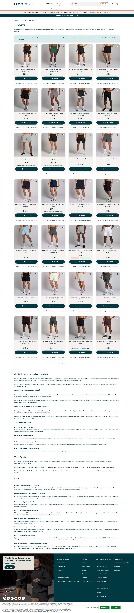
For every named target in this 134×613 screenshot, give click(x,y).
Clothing (21, 20)
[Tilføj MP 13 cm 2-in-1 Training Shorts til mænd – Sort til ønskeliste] (36, 46)
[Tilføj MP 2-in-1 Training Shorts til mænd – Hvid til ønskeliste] (117, 227)
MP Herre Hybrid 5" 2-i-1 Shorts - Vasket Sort (107, 298)
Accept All (115, 607)
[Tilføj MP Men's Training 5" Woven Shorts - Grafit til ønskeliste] (63, 90)
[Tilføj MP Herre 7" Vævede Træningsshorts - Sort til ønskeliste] (90, 46)
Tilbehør (80, 9)
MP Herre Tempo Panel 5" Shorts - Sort (53, 159)
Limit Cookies (104, 607)
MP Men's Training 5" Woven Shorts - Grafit (53, 114)
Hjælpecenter (61, 566)
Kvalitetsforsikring (102, 566)
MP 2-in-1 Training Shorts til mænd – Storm (26, 159)
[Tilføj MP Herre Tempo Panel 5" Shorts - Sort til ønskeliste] (63, 134)
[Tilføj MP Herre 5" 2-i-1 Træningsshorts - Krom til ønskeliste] (90, 273)
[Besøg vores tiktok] (12, 598)
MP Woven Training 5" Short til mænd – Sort (108, 70)
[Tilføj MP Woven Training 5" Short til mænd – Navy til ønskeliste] (63, 181)
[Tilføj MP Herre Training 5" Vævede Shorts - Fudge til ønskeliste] (117, 318)
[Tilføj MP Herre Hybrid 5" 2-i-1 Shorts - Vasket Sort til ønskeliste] (117, 273)
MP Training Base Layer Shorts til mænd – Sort (108, 114)
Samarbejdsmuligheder (103, 588)
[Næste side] (71, 364)
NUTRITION (48, 3)
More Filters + (106, 37)
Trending (54, 9)
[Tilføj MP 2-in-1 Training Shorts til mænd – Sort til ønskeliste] (36, 90)
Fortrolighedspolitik (102, 574)
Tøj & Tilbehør (86, 566)
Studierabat (117, 570)
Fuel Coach (105, 3)
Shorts (34, 20)
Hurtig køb (27, 78)
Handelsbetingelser (102, 577)
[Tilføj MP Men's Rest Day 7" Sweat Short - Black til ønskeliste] (36, 273)
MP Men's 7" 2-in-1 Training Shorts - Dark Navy (80, 205)
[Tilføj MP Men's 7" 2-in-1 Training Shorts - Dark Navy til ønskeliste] (90, 181)
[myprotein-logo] (23, 3)
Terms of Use (55, 611)
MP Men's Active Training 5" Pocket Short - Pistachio (53, 298)
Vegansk (84, 570)
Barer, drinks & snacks (88, 581)
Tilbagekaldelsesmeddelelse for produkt (68, 581)
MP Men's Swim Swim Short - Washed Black (26, 470)
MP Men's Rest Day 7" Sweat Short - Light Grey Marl (29, 467)
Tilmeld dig (9, 567)
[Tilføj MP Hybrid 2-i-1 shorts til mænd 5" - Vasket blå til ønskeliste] (90, 90)
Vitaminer (84, 577)
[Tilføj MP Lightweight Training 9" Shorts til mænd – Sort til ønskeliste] (117, 181)
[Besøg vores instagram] (4, 598)
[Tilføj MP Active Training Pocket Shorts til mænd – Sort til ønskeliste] (36, 318)
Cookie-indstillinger (9, 588)
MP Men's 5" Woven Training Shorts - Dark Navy (26, 205)
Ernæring (84, 574)
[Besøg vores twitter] (19, 598)
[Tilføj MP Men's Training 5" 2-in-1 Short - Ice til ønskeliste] (36, 227)
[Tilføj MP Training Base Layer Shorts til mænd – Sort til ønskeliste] (117, 90)
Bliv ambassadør (101, 585)
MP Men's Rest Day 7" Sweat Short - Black (26, 298)
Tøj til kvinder (62, 9)
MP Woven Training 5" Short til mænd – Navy (53, 205)
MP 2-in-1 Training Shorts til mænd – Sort (26, 114)
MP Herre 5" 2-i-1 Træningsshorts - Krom (80, 298)
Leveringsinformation (63, 577)
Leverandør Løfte (101, 596)
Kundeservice (61, 562)
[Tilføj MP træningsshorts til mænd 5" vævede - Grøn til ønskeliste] (63, 46)
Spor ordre (60, 574)
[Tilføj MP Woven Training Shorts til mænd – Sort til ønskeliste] (90, 318)
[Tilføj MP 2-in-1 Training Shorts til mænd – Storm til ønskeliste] (36, 134)
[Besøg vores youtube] (15, 598)
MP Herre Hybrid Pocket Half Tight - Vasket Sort (53, 342)
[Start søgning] (72, 4)
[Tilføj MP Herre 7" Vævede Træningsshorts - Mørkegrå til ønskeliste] (63, 227)
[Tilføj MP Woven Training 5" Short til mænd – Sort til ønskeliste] (117, 46)
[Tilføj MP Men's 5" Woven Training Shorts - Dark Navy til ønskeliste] (36, 181)
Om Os (98, 562)
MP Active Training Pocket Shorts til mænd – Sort (26, 342)
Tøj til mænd (72, 9)
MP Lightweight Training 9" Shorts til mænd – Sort (108, 205)
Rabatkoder (117, 566)
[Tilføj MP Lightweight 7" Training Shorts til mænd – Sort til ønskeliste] (90, 134)
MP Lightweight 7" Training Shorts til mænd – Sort (81, 159)
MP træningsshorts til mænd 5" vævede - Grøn (53, 70)
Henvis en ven (121, 562)
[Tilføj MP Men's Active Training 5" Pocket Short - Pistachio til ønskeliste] (63, 273)
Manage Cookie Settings (92, 607)
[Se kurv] (117, 3)
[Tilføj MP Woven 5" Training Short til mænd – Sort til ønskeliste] (90, 227)
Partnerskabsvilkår (101, 581)
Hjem (16, 20)
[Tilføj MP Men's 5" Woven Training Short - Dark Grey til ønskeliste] (117, 134)
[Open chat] (23, 598)
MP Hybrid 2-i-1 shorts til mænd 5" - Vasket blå (80, 114)
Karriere (99, 592)
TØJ (57, 3)
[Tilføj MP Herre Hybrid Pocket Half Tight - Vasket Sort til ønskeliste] (63, 318)
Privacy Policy (46, 611)
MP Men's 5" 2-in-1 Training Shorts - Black (25, 461)
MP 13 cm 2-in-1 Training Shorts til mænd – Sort (26, 70)
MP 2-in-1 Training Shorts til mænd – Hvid (107, 251)
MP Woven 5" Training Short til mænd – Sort (80, 251)
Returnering (61, 570)
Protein (84, 562)
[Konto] (112, 4)
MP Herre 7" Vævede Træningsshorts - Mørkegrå (53, 251)
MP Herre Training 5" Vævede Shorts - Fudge (108, 342)
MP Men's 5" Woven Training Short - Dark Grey (107, 159)
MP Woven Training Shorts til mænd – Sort (80, 342)
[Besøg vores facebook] (8, 598)
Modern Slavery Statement (104, 570)
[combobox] (90, 4)
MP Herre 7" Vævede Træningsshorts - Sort (80, 70)
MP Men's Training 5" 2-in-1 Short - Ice (26, 251)
